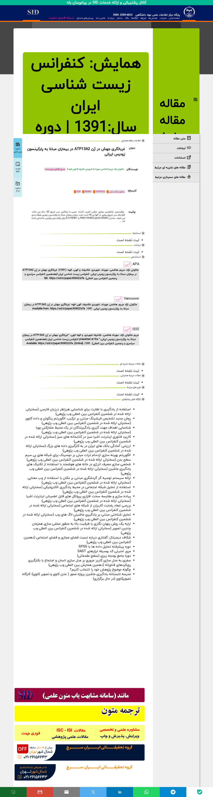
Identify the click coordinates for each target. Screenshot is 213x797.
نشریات (163, 18)
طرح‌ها (143, 18)
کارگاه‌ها (134, 18)
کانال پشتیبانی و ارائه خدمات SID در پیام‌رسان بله (106, 2)
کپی (127, 264)
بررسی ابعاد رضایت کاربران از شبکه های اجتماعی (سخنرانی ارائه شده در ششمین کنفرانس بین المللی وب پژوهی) (80, 507)
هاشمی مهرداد (101, 169)
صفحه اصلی (174, 18)
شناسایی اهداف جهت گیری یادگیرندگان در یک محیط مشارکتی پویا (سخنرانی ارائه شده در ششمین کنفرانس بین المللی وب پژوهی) (83, 430)
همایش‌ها (152, 18)
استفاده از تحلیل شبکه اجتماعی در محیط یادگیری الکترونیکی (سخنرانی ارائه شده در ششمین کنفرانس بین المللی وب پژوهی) (76, 489)
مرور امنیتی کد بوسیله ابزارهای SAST (104, 551)
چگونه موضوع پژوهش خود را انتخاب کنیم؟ (100, 569)
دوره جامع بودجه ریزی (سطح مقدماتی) (104, 556)
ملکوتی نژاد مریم (116, 169)
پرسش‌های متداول (85, 18)
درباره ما (111, 18)
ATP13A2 (100, 191)
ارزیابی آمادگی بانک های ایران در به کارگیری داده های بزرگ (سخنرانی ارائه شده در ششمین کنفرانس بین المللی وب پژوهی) (78, 448)
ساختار (120, 18)
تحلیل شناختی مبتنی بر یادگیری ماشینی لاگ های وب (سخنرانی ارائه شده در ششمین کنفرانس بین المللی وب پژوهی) (77, 517)
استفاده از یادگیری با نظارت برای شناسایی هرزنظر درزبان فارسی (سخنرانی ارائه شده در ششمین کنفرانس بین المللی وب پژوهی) (78, 411)
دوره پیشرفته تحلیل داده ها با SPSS (105, 546)
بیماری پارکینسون (116, 191)
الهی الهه (72, 169)
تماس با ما (100, 18)
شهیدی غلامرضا (85, 169)
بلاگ (127, 18)
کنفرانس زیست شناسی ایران (81, 85)
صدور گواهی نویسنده (55, 169)
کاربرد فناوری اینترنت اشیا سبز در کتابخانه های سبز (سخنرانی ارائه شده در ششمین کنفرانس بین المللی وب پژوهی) (78, 439)
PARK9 (88, 191)
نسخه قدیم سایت (61, 18)
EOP (78, 191)
